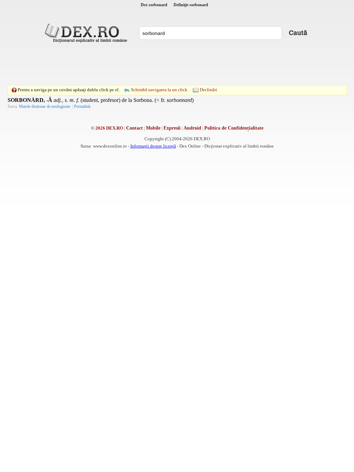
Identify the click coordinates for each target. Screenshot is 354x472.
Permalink (82, 106)
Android (192, 128)
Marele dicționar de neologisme (44, 106)
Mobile (153, 128)
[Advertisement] (177, 63)
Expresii (172, 128)
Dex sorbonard (154, 4)
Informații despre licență (153, 146)
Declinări (208, 89)
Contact (134, 128)
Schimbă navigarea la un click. (159, 89)
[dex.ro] (87, 33)
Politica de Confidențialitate (233, 128)
